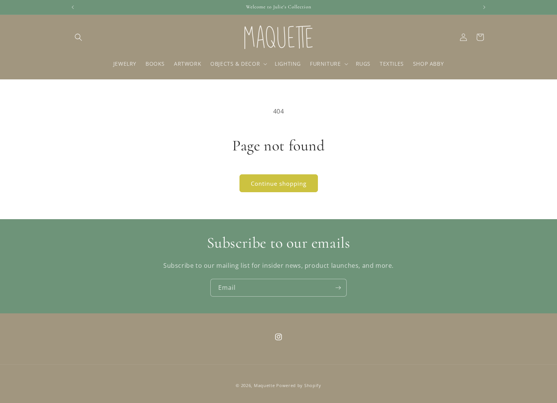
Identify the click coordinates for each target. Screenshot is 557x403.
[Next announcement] (484, 7)
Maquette (265, 385)
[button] (78, 37)
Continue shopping (279, 183)
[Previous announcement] (72, 7)
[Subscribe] (338, 288)
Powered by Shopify (298, 385)
